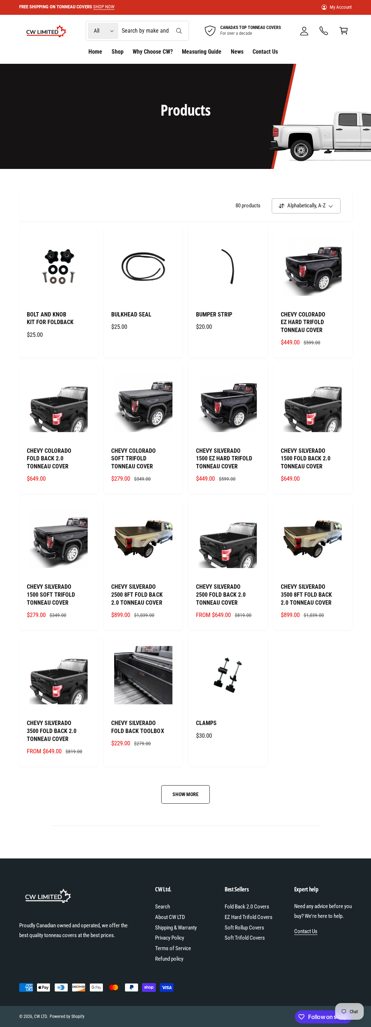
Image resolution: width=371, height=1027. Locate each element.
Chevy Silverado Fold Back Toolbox (137, 727)
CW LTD (40, 1016)
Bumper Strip (214, 314)
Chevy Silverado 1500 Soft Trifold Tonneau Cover (51, 594)
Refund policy (169, 959)
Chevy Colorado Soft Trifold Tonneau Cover (133, 458)
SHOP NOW (103, 6)
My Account (341, 7)
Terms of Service (173, 948)
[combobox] (154, 31)
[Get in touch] (324, 31)
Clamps (206, 723)
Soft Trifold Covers (245, 938)
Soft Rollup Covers (244, 927)
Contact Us (305, 931)
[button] (344, 31)
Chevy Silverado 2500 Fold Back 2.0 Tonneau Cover (221, 594)
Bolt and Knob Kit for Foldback (50, 318)
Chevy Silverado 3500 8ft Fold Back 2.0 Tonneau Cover (306, 594)
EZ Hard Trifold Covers (248, 917)
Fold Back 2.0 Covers (247, 906)
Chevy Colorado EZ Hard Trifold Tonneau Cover (303, 322)
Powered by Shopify (67, 1016)
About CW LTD (170, 917)
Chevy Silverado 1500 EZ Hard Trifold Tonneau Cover (224, 458)
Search (162, 906)
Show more (185, 794)
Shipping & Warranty (176, 927)
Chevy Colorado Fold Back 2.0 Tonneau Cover (49, 458)
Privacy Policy (169, 938)
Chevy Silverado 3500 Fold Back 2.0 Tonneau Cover (51, 731)
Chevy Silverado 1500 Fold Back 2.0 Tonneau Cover (305, 458)
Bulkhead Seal (131, 314)
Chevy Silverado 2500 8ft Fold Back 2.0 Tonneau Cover (136, 594)
